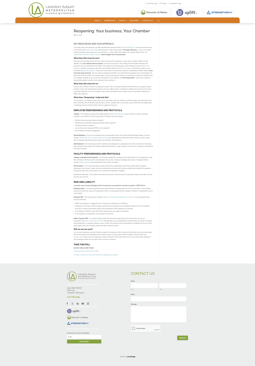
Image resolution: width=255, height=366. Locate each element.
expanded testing (92, 50)
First (132, 289)
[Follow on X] (72, 303)
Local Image (131, 356)
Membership (109, 21)
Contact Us (147, 21)
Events (122, 21)
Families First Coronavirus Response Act (95, 137)
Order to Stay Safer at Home (94, 221)
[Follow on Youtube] (83, 303)
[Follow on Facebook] (67, 303)
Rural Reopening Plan (128, 47)
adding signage (84, 162)
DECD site (123, 68)
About (97, 21)
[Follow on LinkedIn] (77, 303)
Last (160, 289)
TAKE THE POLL (82, 244)
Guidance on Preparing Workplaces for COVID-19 (118, 197)
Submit (182, 338)
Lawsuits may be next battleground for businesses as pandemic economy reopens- (105, 185)
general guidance (89, 70)
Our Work (133, 21)
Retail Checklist (118, 114)
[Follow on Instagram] (88, 303)
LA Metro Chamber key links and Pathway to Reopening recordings (96, 255)
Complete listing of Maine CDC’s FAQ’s (86, 251)
